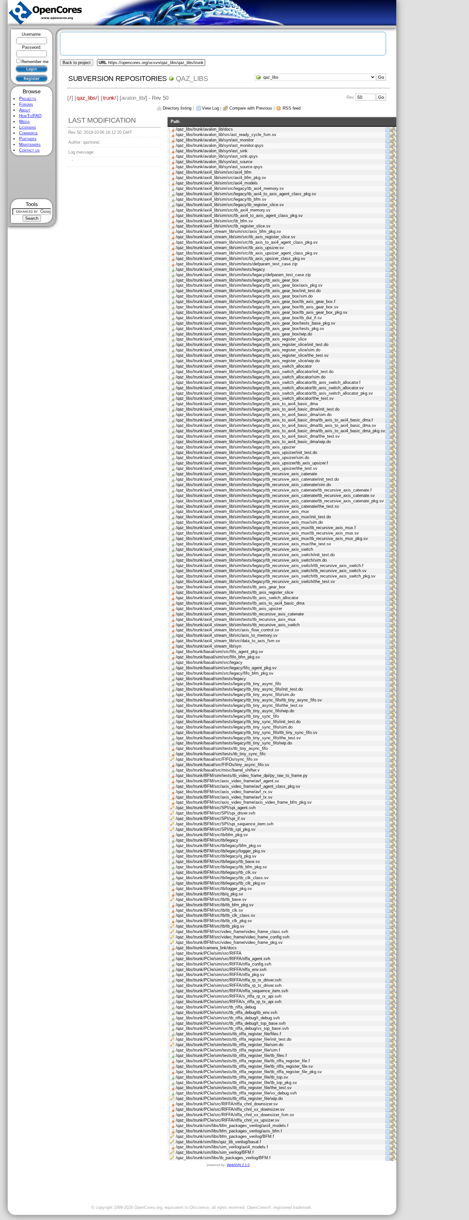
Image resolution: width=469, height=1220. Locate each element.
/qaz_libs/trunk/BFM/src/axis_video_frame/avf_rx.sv (224, 791)
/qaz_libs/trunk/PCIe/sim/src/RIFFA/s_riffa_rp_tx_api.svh (228, 1001)
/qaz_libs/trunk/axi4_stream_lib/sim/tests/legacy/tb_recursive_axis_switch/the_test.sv (255, 581)
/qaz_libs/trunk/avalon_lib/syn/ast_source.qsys (219, 166)
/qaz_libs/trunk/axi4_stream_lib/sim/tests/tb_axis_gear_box (231, 587)
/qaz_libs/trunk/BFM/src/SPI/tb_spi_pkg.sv (216, 829)
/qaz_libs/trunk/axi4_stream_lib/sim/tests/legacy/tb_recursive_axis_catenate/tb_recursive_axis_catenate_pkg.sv (280, 501)
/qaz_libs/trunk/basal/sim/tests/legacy (211, 678)
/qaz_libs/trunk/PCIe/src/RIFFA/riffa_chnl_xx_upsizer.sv (227, 1120)
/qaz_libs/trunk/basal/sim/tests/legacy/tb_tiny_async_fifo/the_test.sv (239, 705)
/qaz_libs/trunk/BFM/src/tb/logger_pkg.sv (214, 888)
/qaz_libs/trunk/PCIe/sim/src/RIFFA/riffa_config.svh (223, 964)
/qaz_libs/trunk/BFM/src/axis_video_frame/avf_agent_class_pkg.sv (238, 786)
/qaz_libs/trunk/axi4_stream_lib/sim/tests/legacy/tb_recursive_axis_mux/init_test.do (253, 516)
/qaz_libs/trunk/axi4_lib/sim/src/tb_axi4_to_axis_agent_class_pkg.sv (239, 215)
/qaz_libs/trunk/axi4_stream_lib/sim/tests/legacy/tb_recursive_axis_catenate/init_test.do (257, 479)
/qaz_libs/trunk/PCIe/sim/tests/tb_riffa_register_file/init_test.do (233, 1039)
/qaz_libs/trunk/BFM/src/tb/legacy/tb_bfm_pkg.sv (221, 867)
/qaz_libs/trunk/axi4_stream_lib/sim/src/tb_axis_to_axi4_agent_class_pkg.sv (247, 242)
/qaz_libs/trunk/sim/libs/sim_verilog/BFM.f (215, 1152)
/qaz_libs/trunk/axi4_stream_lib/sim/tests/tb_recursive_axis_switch (238, 624)
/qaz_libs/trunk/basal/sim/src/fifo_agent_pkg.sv (219, 651)
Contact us (29, 150)
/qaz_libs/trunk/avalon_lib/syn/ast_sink (212, 150)
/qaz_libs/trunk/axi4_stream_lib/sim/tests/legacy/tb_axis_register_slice (241, 339)
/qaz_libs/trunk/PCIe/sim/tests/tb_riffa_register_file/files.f (228, 1033)
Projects (27, 98)
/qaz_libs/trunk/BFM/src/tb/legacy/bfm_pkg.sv (218, 845)
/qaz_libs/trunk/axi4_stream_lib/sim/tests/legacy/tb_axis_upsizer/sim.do (242, 457)
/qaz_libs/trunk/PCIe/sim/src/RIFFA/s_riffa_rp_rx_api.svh (228, 996)
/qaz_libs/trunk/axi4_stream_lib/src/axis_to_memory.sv (227, 635)
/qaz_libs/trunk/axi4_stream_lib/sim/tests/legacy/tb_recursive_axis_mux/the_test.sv (253, 544)
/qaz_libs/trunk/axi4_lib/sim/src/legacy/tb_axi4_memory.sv (230, 188)
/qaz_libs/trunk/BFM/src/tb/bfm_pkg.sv (212, 834)
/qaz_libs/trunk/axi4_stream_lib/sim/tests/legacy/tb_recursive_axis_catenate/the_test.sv (257, 506)
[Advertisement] (32, 177)
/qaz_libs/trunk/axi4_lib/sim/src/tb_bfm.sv (214, 221)
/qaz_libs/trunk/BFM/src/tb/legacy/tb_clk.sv (216, 872)
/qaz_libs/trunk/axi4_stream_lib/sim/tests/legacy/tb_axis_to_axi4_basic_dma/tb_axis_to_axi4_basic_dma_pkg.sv (280, 430)
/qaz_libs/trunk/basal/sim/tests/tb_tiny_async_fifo (222, 748)
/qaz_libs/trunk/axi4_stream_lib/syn (208, 646)
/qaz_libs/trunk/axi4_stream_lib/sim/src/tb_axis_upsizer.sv (230, 247)
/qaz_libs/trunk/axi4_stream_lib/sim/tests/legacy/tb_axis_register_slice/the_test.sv (252, 355)
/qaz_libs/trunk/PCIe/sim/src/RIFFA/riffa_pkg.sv (220, 974)
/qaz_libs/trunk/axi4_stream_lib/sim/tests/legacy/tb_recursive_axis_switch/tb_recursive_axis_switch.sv (271, 570)
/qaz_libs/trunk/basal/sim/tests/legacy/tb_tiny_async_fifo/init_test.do (239, 689)
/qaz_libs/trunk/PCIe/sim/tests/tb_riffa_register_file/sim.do (229, 1044)
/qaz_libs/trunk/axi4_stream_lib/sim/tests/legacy (220, 269)
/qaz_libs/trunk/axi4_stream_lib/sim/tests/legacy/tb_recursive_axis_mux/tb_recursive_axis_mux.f (266, 527)
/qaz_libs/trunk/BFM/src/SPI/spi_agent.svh (216, 807)
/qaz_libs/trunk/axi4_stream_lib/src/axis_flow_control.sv (227, 630)
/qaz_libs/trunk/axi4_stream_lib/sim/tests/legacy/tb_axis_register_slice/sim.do (248, 350)
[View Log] (387, 129)
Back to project (77, 62)
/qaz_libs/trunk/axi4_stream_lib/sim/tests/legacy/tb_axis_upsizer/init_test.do (246, 452)
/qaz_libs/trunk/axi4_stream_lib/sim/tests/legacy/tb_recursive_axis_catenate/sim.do (253, 484)
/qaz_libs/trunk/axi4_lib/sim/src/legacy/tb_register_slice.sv (230, 204)
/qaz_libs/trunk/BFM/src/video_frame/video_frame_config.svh (232, 937)
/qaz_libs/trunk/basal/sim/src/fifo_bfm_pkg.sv (218, 657)
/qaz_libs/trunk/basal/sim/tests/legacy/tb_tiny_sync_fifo (227, 716)
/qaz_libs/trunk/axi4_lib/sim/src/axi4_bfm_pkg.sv (221, 177)
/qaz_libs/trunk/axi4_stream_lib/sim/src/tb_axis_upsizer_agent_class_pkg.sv (247, 253)
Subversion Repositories (117, 79)
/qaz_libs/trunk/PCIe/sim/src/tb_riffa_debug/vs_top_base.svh (232, 1028)
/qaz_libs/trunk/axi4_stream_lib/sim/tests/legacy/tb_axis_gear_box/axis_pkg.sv (249, 285)
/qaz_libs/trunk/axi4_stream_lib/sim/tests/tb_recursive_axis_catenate (240, 614)
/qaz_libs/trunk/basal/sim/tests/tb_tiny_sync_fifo (220, 753)
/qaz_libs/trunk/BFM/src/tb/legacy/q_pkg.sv (216, 856)
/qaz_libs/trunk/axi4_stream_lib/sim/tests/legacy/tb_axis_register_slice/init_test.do (252, 344)
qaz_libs (192, 79)
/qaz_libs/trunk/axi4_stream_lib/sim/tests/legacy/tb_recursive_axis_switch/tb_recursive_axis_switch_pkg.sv (276, 576)
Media (24, 121)
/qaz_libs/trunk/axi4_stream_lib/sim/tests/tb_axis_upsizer (229, 608)
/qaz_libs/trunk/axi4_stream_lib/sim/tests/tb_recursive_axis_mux (236, 619)
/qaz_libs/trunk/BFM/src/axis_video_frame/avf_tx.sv (224, 797)
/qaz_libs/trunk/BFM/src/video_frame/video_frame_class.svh (232, 931)
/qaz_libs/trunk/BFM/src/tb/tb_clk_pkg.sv (214, 920)
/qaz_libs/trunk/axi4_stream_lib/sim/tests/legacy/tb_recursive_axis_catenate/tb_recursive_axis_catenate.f (274, 490)
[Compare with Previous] (392, 129)
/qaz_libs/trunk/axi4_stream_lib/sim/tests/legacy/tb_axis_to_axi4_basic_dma (247, 403)
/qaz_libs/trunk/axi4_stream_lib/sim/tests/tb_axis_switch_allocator (237, 597)
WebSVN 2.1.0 (238, 1165)
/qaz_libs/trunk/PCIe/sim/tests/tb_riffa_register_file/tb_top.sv (232, 1077)
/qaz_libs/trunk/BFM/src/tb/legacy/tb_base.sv (218, 861)
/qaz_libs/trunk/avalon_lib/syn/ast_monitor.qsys (220, 145)
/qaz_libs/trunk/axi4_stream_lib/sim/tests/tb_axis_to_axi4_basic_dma (240, 603)
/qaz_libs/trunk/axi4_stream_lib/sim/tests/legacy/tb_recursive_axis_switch (244, 549)
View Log (210, 108)
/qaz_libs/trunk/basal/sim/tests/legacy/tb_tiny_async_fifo (228, 683)
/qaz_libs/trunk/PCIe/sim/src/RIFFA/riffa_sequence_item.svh (232, 990)
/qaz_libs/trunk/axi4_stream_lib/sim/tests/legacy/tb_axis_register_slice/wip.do (248, 360)
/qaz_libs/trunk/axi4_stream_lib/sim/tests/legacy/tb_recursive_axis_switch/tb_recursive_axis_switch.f (269, 565)
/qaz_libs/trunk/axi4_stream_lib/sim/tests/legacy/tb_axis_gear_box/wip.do (244, 334)
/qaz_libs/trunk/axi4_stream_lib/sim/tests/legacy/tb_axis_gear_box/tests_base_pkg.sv (255, 323)
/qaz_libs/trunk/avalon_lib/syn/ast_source (214, 161)
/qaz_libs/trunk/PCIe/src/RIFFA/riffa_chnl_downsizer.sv (227, 1104)
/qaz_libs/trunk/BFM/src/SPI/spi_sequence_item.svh (224, 824)
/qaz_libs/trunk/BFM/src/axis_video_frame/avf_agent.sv (227, 781)
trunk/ (109, 98)
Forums (26, 104)
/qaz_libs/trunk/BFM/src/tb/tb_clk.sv (209, 910)
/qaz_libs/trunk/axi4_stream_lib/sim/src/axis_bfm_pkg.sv (228, 231)
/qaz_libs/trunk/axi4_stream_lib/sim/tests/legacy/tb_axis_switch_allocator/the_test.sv (255, 398)
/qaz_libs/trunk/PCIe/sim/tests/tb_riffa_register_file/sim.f (228, 1050)
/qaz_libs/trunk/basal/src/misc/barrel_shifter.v (218, 770)
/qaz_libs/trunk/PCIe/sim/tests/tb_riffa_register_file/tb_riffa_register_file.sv (244, 1066)
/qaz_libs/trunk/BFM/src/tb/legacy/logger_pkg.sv (220, 851)
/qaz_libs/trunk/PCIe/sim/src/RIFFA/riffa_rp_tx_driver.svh (228, 985)
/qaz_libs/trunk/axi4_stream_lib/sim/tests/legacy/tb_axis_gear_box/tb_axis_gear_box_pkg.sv (261, 312)
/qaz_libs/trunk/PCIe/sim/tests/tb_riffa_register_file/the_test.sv (234, 1087)
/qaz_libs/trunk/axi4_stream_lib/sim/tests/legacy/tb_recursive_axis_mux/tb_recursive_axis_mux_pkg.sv (272, 538)
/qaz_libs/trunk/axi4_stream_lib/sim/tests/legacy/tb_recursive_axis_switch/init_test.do (255, 554)
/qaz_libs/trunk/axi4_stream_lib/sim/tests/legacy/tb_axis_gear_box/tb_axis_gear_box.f (255, 301)
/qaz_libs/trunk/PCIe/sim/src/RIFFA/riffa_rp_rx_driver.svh (228, 980)
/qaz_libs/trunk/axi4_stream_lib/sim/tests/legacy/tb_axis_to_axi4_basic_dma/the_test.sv (258, 436)
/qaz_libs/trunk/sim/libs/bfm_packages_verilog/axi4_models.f (232, 1125)
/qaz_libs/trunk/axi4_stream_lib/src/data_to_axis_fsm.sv (228, 640)
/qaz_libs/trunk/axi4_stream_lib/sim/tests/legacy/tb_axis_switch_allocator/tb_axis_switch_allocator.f (268, 382)
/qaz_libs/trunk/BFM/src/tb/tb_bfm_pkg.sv (215, 904)
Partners (27, 138)
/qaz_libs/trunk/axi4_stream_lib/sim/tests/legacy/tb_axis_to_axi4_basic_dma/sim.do (253, 414)
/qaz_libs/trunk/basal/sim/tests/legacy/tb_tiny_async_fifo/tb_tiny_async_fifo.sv (249, 700)
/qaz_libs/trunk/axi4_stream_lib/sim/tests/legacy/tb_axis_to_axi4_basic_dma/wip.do (253, 441)
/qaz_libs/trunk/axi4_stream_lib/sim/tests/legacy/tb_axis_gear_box (237, 280)
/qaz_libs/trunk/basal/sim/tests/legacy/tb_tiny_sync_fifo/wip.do (234, 743)
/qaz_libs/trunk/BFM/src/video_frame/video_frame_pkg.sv (229, 942)
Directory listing (177, 108)
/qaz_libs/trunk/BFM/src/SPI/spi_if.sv (210, 818)
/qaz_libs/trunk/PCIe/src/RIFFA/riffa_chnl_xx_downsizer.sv (230, 1109)
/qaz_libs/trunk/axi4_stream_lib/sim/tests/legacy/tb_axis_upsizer (235, 447)
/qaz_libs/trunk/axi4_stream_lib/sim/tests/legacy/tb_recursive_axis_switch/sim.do (251, 560)
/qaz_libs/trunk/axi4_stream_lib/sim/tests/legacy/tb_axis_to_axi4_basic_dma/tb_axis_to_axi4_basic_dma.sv (276, 425)
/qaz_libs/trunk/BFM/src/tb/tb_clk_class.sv (215, 915)
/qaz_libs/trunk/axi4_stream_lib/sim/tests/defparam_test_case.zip (236, 264)
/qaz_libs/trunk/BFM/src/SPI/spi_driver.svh (215, 813)
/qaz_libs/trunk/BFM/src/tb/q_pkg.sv (209, 894)
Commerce (28, 133)
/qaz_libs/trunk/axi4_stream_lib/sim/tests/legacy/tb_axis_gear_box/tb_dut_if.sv (249, 317)
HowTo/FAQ (30, 115)
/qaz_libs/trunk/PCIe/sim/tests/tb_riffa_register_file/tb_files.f (231, 1055)
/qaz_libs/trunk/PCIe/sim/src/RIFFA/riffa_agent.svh (223, 958)
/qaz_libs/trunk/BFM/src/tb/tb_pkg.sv (210, 926)
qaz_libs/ (87, 98)
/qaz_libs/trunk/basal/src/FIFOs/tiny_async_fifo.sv (222, 764)
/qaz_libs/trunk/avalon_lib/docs (204, 129)
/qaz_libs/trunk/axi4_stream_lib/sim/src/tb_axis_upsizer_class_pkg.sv (240, 258)
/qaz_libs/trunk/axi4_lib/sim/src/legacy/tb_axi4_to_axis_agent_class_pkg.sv (246, 193)
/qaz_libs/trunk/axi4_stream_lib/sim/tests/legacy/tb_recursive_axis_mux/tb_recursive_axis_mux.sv (267, 533)
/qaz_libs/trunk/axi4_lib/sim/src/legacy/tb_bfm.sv (221, 199)
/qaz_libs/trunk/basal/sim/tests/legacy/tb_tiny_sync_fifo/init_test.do (238, 721)
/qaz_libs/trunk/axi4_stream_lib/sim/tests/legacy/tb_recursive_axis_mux (242, 511)
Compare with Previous (250, 108)
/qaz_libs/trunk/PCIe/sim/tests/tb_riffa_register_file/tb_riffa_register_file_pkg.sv (249, 1071)
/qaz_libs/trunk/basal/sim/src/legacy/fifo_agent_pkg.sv (226, 667)
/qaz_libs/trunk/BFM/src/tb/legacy (207, 840)
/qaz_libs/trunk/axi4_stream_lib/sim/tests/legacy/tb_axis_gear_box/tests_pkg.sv (250, 328)
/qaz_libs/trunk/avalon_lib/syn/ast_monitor (215, 140)
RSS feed (292, 108)
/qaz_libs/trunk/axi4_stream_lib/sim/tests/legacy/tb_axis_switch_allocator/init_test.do (254, 371)
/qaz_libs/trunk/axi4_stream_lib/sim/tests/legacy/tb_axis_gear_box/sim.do (244, 296)
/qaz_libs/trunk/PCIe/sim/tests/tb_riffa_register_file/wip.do (229, 1098)
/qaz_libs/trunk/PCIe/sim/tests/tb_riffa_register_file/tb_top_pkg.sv (236, 1082)
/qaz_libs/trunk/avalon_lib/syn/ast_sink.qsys (217, 156)
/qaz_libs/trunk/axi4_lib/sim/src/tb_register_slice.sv (223, 226)
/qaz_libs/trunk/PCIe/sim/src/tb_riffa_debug (216, 1007)
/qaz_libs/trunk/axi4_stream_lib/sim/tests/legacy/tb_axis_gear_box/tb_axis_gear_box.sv (257, 307)
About (24, 110)
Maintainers (30, 144)
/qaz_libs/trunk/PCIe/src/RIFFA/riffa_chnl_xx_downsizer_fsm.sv (235, 1114)
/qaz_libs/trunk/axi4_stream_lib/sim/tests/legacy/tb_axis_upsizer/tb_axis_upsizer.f (252, 463)
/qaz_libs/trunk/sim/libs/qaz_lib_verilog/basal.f (218, 1141)
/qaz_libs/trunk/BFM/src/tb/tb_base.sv (211, 899)
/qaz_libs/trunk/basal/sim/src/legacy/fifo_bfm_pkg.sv (224, 673)
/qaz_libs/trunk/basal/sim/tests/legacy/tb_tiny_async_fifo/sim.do (235, 694)
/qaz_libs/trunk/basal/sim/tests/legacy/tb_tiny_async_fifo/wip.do (235, 710)
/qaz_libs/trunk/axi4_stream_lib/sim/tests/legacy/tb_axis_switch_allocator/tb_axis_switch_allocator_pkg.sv (274, 393)
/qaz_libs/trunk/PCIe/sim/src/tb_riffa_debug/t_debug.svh (228, 1017)
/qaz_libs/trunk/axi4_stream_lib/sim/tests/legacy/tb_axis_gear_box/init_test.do (248, 290)
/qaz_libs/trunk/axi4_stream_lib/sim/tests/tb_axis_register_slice (234, 592)
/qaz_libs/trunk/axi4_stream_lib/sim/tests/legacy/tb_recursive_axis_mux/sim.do (249, 522)
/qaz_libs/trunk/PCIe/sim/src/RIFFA (209, 953)
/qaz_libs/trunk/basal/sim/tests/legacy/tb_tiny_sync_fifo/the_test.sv (238, 738)
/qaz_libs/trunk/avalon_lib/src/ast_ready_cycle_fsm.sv (226, 134)
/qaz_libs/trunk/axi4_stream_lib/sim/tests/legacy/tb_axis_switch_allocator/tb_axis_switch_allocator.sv (270, 387)
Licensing (27, 127)
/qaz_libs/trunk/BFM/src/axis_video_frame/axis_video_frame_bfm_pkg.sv (244, 802)
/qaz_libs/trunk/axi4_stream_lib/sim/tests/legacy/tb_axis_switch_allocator (244, 366)
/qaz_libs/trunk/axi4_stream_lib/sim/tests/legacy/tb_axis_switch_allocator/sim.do (250, 377)
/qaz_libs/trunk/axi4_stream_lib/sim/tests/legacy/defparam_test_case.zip (243, 274)
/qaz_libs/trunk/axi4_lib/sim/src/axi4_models (217, 183)
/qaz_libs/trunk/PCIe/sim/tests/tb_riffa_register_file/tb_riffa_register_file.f (243, 1061)
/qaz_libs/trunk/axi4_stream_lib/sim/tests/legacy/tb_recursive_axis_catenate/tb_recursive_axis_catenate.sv (275, 495)
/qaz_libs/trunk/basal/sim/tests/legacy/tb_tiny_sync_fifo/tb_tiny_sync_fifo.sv (246, 732)
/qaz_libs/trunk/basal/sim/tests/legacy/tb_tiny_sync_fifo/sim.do (234, 727)
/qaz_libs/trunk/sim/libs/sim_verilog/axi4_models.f (222, 1147)
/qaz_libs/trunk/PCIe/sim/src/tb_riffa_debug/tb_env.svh (226, 1012)
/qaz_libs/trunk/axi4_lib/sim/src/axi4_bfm (213, 172)
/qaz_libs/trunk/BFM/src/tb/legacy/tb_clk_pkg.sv (220, 883)
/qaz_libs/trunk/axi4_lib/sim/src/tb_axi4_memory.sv (223, 210)
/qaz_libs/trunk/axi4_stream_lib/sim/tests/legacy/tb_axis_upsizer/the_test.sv (246, 468)
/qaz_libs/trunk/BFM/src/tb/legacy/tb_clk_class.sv (222, 877)
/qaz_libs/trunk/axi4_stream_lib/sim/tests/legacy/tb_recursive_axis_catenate (246, 473)
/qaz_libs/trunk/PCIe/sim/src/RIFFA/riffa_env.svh (221, 969)
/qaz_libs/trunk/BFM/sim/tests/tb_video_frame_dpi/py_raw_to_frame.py (242, 775)
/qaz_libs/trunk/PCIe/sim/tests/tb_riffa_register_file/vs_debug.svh (236, 1093)
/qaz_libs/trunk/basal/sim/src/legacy (209, 662)
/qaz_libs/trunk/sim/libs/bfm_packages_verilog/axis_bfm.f (229, 1131)
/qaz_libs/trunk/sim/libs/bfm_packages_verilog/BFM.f (225, 1136)
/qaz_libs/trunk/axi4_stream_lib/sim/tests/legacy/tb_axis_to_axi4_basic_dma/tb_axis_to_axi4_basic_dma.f (274, 420)
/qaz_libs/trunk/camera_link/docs (206, 947)
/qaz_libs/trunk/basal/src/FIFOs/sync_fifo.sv (217, 759)
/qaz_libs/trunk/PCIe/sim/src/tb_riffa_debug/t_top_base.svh (231, 1023)
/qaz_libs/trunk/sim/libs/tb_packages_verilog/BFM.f (223, 1157)
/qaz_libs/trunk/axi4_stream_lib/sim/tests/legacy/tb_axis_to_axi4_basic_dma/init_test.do (257, 409)
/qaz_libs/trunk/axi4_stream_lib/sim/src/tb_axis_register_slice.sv (235, 236)
